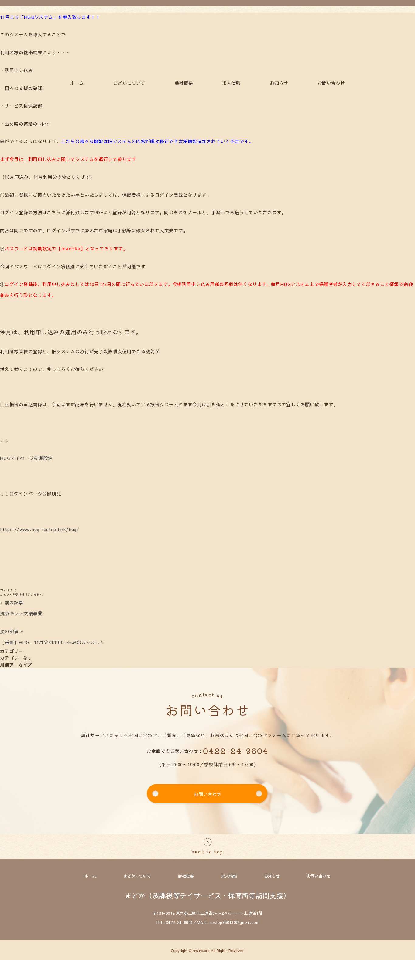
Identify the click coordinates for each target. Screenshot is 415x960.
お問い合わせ (331, 83)
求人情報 (231, 83)
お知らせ (279, 83)
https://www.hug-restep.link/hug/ (39, 529)
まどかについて (129, 83)
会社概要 (184, 83)
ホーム (77, 83)
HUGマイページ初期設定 (26, 458)
